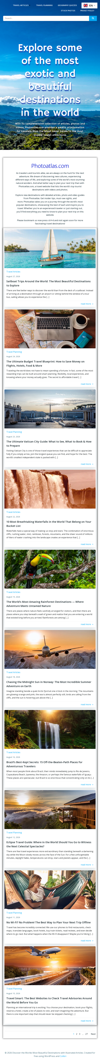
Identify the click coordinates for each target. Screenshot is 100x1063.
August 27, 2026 (13, 276)
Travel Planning (44, 5)
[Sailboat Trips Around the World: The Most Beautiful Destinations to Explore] (50, 248)
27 (86, 1034)
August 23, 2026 (13, 436)
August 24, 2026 (13, 356)
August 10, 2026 (13, 993)
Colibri (63, 1056)
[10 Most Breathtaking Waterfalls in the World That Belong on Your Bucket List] (50, 488)
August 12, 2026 (13, 837)
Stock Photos (68, 10)
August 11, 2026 (13, 917)
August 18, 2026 (13, 677)
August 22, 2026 (13, 516)
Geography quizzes (67, 5)
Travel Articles (21, 5)
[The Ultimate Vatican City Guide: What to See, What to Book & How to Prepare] (50, 408)
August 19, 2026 (13, 597)
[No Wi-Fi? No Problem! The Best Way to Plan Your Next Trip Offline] (50, 889)
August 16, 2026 (13, 757)
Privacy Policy (87, 10)
